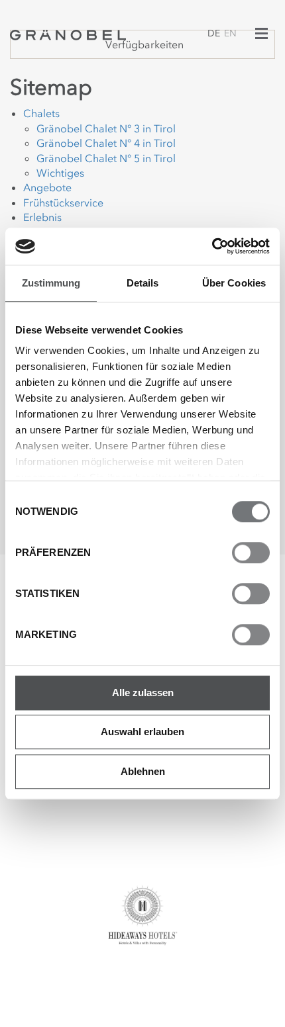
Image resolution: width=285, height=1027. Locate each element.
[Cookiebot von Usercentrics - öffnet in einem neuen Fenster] (212, 246)
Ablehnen (143, 771)
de (213, 33)
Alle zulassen (143, 692)
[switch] (251, 552)
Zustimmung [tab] (51, 283)
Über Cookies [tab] (234, 283)
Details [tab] (143, 283)
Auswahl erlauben (142, 731)
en (230, 33)
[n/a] (68, 33)
